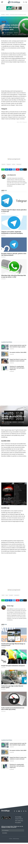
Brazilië (3, 164)
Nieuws (7, 14)
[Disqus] (14, 300)
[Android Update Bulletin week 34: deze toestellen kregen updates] (4, 347)
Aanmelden (4, 833)
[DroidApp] (14, 2)
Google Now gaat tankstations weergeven (13, 665)
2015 (3, 595)
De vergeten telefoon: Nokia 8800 (18, 352)
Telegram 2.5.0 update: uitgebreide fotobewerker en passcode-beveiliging (12, 232)
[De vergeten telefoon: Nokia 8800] (4, 354)
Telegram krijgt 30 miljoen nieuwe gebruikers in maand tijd (14, 210)
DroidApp (3, 14)
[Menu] (2, 2)
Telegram (24, 122)
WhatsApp (19, 164)
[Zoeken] (26, 2)
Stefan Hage (9, 422)
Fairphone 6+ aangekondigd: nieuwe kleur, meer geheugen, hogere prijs (17, 368)
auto (7, 595)
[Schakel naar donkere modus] (24, 2)
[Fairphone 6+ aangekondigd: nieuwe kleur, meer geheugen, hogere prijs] (4, 368)
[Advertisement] (14, 77)
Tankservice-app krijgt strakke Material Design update (12, 686)
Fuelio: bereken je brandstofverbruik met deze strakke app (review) (12, 708)
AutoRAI (11, 595)
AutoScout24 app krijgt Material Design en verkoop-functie (13, 644)
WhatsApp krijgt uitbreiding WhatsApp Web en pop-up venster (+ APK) (13, 276)
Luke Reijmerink (10, 32)
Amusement (4, 413)
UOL (21, 122)
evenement (16, 595)
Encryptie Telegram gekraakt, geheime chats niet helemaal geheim (13, 254)
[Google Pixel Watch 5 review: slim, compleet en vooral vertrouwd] (4, 361)
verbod (13, 164)
